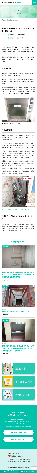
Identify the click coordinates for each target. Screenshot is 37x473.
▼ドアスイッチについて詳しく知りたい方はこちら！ (16, 209)
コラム (9, 19)
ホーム (5, 19)
